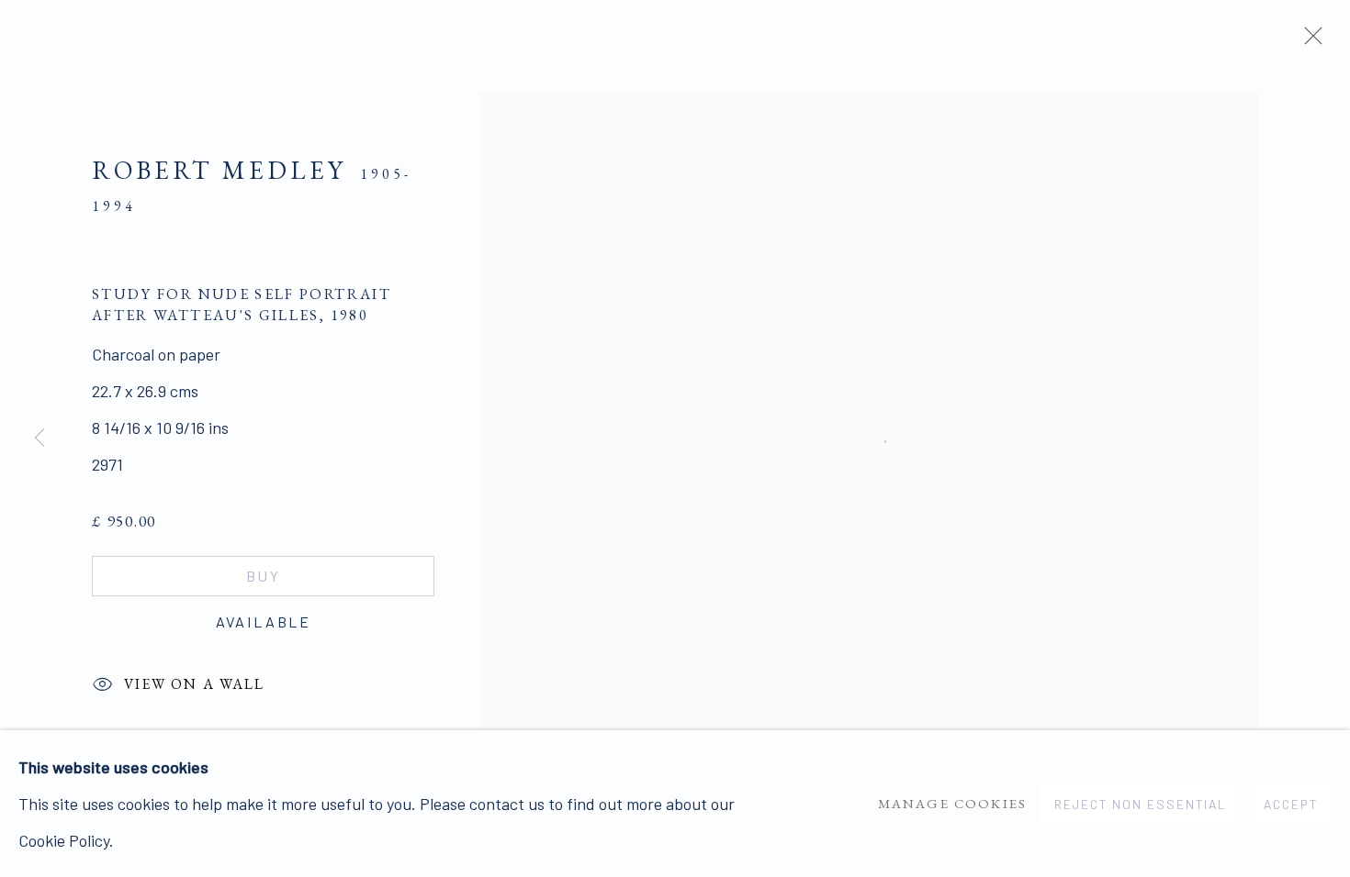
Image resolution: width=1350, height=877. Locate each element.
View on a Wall (194, 683)
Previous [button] (39, 438)
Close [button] (1308, 41)
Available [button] (263, 621)
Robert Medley (219, 169)
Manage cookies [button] (952, 803)
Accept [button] (1291, 804)
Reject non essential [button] (1140, 804)
